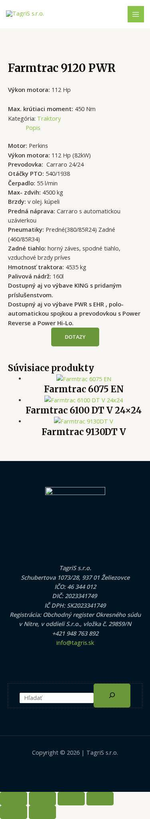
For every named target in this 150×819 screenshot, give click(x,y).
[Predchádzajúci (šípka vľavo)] (13, 812)
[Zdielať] (71, 798)
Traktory (49, 118)
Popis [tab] (33, 127)
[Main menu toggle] (136, 14)
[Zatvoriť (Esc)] (100, 798)
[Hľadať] (112, 696)
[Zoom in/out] (13, 798)
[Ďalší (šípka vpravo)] (42, 812)
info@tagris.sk (75, 642)
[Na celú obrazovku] (42, 798)
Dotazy (75, 336)
